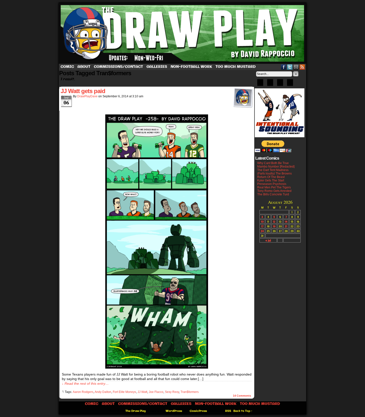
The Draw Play (183, 33)
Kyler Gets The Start (270, 180)
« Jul (268, 240)
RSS (302, 67)
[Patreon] (270, 84)
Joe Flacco (156, 392)
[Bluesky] (260, 84)
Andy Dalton (103, 392)
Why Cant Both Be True (273, 163)
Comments (242, 395)
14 (286, 221)
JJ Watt (142, 392)
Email (296, 67)
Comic (67, 66)
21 (286, 226)
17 (262, 226)
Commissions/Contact (118, 66)
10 (262, 221)
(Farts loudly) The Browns (274, 173)
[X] (280, 84)
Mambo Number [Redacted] (275, 166)
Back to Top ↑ (243, 411)
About (83, 66)
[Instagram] (290, 84)
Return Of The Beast (271, 177)
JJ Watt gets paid (83, 91)
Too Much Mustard (236, 66)
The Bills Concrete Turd (273, 194)
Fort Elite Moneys (124, 392)
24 (262, 231)
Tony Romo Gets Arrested (274, 191)
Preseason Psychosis (271, 184)
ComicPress (198, 411)
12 (274, 221)
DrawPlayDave (87, 96)
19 (274, 226)
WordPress (174, 411)
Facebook (284, 67)
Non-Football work (191, 66)
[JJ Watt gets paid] (156, 367)
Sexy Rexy (172, 392)
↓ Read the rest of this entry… (85, 383)
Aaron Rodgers (83, 392)
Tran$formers (190, 392)
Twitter (290, 67)
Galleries (156, 66)
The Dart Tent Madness (273, 170)
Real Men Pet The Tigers (274, 187)
